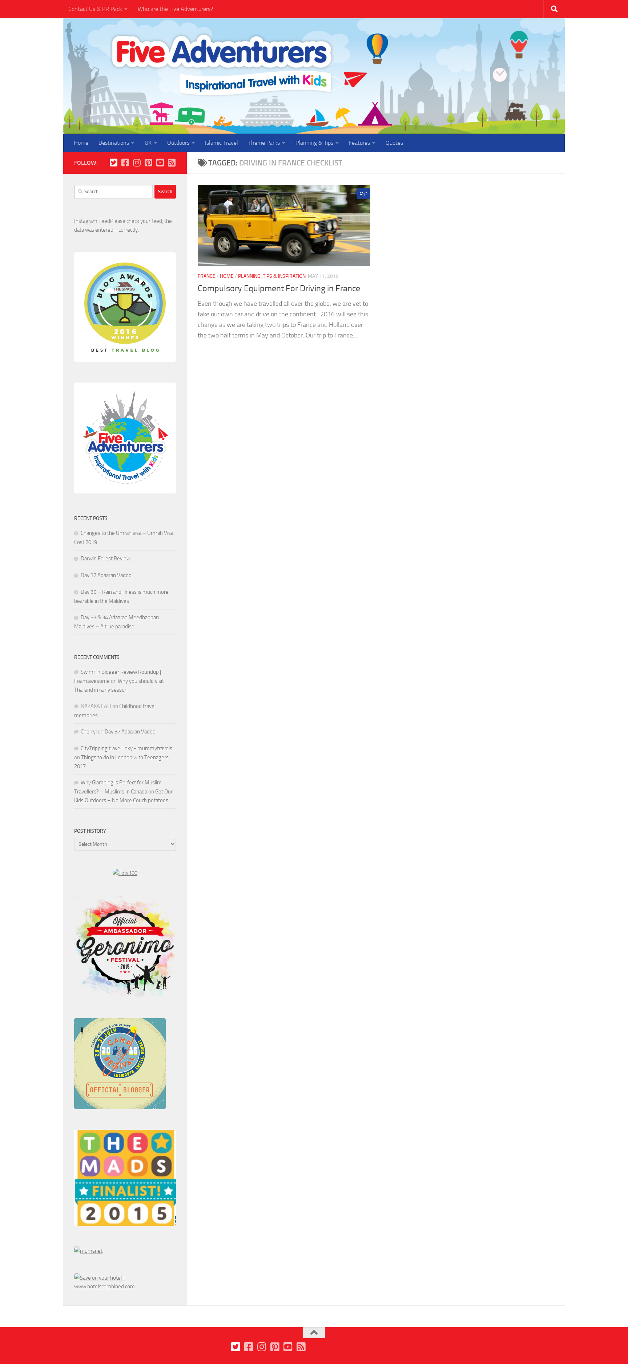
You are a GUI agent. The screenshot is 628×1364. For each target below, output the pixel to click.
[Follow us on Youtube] (160, 162)
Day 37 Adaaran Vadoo (106, 575)
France (207, 276)
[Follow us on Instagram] (136, 162)
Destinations (113, 142)
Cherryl (89, 731)
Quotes (394, 142)
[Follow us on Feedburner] (171, 162)
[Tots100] (125, 873)
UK (148, 142)
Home (81, 142)
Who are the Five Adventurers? (175, 8)
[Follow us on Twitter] (113, 162)
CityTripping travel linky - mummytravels (126, 748)
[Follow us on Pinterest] (148, 162)
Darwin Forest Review (105, 558)
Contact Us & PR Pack (95, 8)
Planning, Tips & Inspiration (272, 276)
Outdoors (178, 142)
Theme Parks (264, 142)
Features (359, 142)
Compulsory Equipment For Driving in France (279, 288)
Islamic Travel (221, 142)
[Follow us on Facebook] (125, 162)
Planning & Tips (314, 142)
